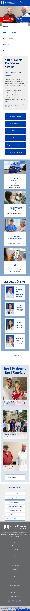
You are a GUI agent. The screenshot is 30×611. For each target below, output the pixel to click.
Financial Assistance (15, 152)
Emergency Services (15, 498)
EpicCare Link (15, 553)
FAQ (15, 589)
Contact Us (15, 545)
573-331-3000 (11, 610)
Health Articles (15, 123)
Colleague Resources (15, 596)
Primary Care (15, 515)
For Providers (15, 549)
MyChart (15, 265)
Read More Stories (15, 477)
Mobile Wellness (15, 179)
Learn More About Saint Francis (12, 105)
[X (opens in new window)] (12, 601)
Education (15, 576)
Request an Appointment (15, 145)
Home (15, 542)
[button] (26, 3)
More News (15, 356)
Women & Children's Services (15, 519)
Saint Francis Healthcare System (13, 607)
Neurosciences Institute (15, 506)
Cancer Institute (15, 494)
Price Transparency (15, 585)
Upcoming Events (15, 116)
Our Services (15, 572)
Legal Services (15, 592)
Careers (15, 556)
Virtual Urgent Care (23, 19)
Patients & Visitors (15, 562)
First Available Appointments (6, 19)
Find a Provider (15, 565)
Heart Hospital (15, 502)
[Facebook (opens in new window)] (9, 601)
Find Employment (15, 138)
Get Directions (15, 131)
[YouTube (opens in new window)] (16, 601)
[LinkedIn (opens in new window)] (20, 601)
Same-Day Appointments (15, 237)
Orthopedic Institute (15, 510)
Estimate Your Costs (23, 609)
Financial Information (15, 581)
